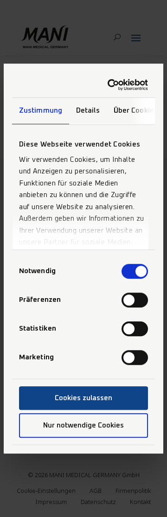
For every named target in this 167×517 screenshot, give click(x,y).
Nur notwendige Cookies (83, 425)
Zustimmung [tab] (40, 110)
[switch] (135, 300)
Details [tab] (88, 110)
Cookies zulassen (83, 398)
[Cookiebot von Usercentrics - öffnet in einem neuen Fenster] (112, 85)
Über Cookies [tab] (136, 110)
